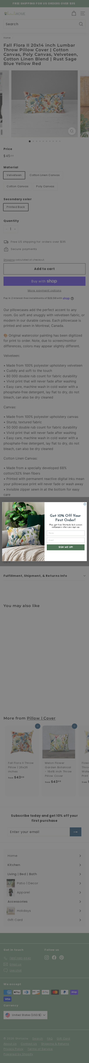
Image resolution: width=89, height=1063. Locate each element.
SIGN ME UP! (66, 547)
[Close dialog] (85, 504)
